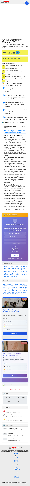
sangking (18, 273)
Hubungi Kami (16, 468)
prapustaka (13, 289)
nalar (24, 266)
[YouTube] (17, 453)
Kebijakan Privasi (16, 469)
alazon (19, 289)
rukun (16, 266)
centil (12, 266)
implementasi (6, 271)
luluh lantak (6, 289)
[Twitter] (14, 453)
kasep (20, 287)
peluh (14, 269)
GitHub (16, 478)
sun (13, 268)
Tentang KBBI (16, 467)
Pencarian (16, 460)
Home (2, 37)
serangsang (23, 284)
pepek (9, 269)
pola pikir (14, 292)
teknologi (23, 271)
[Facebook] (12, 453)
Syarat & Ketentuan (16, 471)
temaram (9, 284)
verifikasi (5, 274)
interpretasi (6, 273)
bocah (12, 285)
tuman (20, 266)
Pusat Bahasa (16, 476)
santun (15, 276)
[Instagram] (16, 453)
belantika (24, 285)
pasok (4, 290)
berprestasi (6, 293)
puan (18, 269)
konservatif (6, 276)
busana (16, 284)
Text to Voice (16, 461)
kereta (9, 287)
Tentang (16, 463)
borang (11, 276)
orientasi (17, 268)
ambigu (18, 274)
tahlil (24, 289)
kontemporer (6, 285)
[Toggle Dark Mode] (27, 3)
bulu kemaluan (22, 290)
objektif (24, 274)
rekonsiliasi (23, 269)
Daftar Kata (16, 459)
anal (8, 266)
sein (4, 284)
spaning (12, 293)
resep (9, 290)
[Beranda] (5, 1)
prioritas (5, 269)
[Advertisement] (15, 20)
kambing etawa (7, 292)
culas (4, 266)
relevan (24, 273)
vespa (19, 285)
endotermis (14, 290)
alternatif (12, 274)
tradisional (15, 271)
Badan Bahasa (16, 477)
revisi (4, 268)
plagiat (12, 273)
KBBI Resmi (16, 475)
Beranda (16, 457)
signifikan (23, 268)
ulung (8, 268)
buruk (24, 292)
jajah (5, 287)
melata (24, 287)
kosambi (17, 293)
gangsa (13, 287)
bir (17, 287)
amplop (20, 292)
